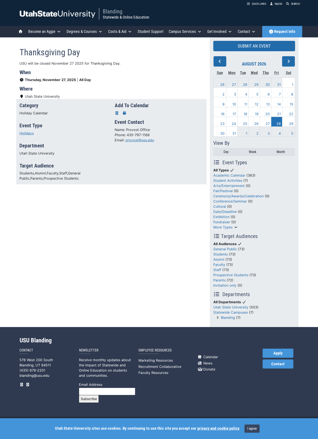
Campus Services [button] (182, 31)
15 (291, 104)
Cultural (219, 206)
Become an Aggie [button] (41, 31)
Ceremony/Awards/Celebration (238, 196)
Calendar (210, 357)
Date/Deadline (225, 211)
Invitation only (224, 285)
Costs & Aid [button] (117, 31)
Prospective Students (230, 275)
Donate (208, 369)
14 (279, 104)
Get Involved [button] (216, 31)
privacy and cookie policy (218, 428)
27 (234, 84)
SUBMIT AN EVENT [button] (254, 46)
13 (268, 104)
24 (234, 123)
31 (279, 84)
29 (256, 84)
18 (245, 114)
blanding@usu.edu (34, 375)
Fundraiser (221, 222)
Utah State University (230, 307)
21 (279, 114)
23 (222, 123)
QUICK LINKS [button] (259, 3)
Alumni (218, 259)
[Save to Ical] (124, 113)
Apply (278, 353)
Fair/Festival (223, 191)
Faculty (219, 264)
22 (291, 114)
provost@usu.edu (139, 140)
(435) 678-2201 (32, 370)
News (207, 363)
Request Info (284, 31)
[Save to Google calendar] (117, 113)
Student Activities (227, 180)
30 (267, 84)
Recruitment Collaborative (159, 366)
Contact (278, 364)
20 (267, 114)
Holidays (26, 133)
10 (234, 104)
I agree (252, 428)
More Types (223, 227)
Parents (219, 280)
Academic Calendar (229, 175)
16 (223, 114)
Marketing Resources (155, 360)
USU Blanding (36, 340)
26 (222, 84)
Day (226, 152)
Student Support (151, 31)
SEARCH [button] (295, 3)
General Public (225, 249)
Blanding (112, 11)
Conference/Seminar (230, 201)
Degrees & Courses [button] (82, 31)
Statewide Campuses (230, 312)
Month (280, 152)
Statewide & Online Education (126, 17)
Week (252, 152)
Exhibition (221, 217)
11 (245, 104)
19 (257, 114)
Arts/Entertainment (229, 186)
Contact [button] (244, 31)
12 (257, 104)
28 (245, 84)
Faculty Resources (153, 372)
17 (234, 114)
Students (220, 254)
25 (245, 123)
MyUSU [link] (278, 3)
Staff (217, 270)
